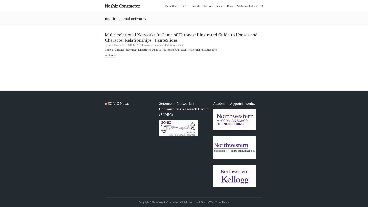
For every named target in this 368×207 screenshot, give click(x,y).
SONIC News (118, 103)
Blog (143, 45)
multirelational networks (173, 45)
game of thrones (153, 45)
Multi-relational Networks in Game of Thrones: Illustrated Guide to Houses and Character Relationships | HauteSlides (181, 37)
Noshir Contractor (122, 6)
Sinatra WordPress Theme (215, 202)
